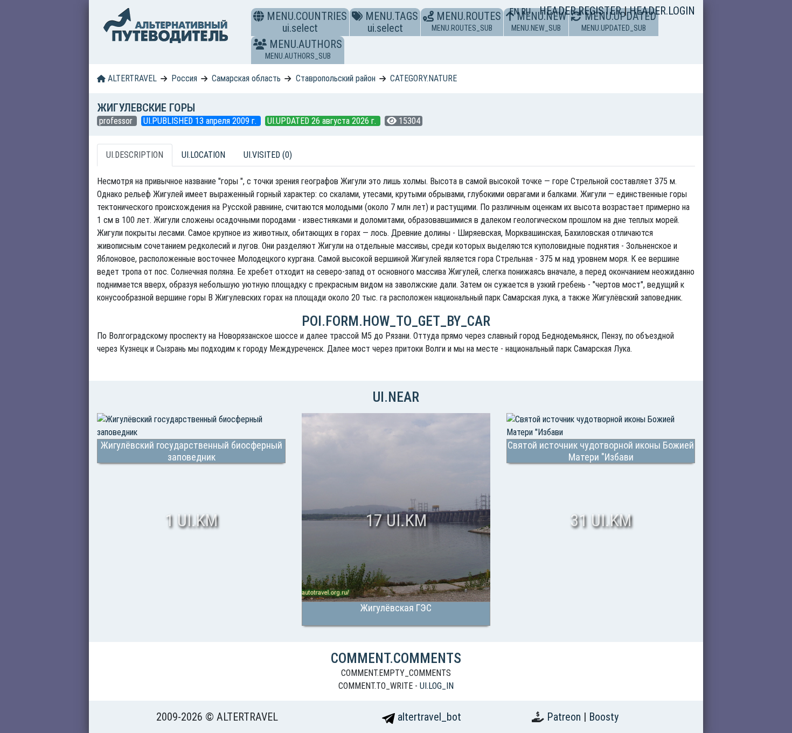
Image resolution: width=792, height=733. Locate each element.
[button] (260, 44)
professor (117, 121)
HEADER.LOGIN (662, 10)
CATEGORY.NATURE (423, 78)
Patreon (565, 716)
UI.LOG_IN (437, 686)
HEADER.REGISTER (581, 10)
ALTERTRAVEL (131, 78)
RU (526, 11)
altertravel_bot (428, 716)
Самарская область (246, 78)
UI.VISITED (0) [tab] (268, 155)
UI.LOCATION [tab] (203, 155)
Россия (184, 78)
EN (515, 11)
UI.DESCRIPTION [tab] (134, 155)
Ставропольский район (336, 78)
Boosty (604, 716)
